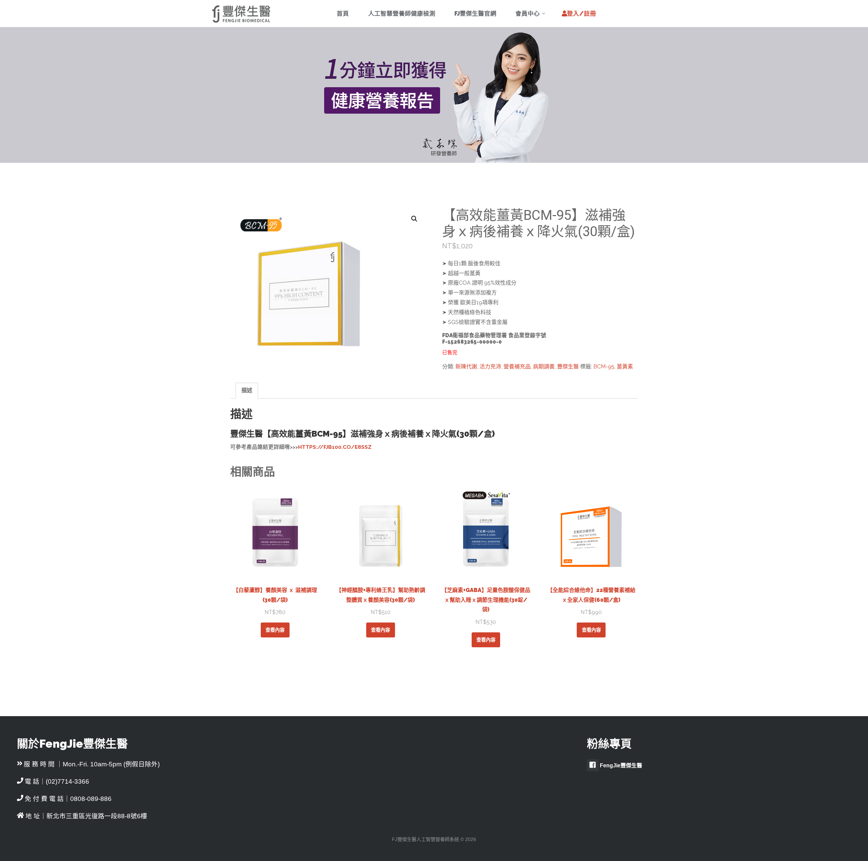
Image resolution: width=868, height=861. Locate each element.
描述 (246, 390)
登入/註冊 (581, 13)
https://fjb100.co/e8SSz (335, 447)
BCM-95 (603, 366)
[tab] (247, 391)
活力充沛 (490, 366)
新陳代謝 (466, 366)
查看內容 (274, 630)
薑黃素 (625, 366)
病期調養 (544, 366)
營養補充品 (517, 366)
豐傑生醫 (568, 366)
